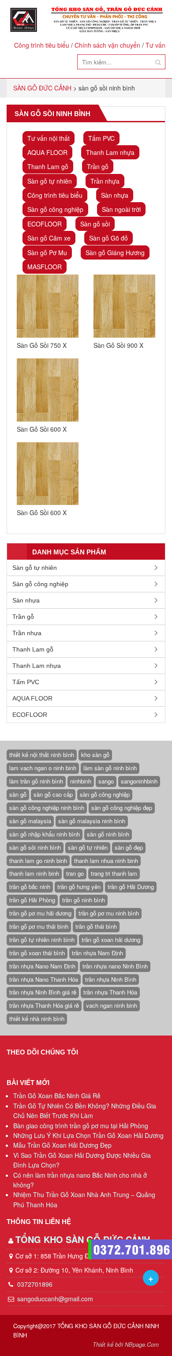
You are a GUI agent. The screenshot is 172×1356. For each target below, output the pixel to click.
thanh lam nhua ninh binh (106, 860)
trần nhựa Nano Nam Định (42, 966)
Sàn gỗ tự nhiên (49, 181)
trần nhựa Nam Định (97, 953)
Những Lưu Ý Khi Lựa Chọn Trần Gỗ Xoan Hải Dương (88, 1135)
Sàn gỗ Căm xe (49, 238)
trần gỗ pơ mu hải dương (40, 913)
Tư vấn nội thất (48, 138)
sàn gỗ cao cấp (53, 794)
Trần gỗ (97, 166)
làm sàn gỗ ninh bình (110, 768)
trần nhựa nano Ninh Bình (115, 966)
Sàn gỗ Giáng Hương (115, 252)
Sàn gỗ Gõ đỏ (108, 238)
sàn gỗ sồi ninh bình (35, 847)
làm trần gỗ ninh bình (36, 781)
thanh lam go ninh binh (38, 860)
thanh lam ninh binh (34, 873)
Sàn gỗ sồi (95, 223)
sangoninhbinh (139, 781)
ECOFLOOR (44, 223)
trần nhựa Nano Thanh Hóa (43, 979)
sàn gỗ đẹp (129, 847)
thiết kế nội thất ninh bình (41, 754)
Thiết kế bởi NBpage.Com (126, 1344)
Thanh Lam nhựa (110, 152)
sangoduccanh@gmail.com (55, 1298)
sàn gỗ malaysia (30, 821)
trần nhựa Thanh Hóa (110, 992)
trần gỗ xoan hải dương (111, 939)
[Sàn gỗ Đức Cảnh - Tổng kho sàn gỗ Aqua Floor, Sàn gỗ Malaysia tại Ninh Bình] (86, 19)
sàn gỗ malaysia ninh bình (91, 821)
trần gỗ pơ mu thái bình (38, 926)
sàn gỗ (17, 794)
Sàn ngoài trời (121, 209)
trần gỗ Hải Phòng (32, 900)
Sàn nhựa (114, 195)
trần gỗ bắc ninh (29, 886)
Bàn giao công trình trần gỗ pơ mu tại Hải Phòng (80, 1125)
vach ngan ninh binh (111, 1005)
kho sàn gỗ (95, 754)
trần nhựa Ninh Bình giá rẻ (42, 992)
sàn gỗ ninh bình (108, 834)
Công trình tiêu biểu (41, 45)
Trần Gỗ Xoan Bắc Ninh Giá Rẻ (57, 1095)
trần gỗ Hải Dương (131, 886)
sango (106, 781)
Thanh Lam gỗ (47, 166)
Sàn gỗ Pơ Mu (47, 252)
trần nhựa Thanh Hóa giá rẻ (44, 1005)
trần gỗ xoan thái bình (37, 953)
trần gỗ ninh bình (83, 900)
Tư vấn (155, 45)
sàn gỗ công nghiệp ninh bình (46, 807)
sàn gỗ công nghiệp (105, 794)
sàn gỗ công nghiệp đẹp (121, 807)
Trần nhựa (105, 181)
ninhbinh (80, 781)
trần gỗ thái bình (96, 926)
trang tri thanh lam (114, 873)
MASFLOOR (44, 266)
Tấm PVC (101, 138)
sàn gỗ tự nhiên (88, 847)
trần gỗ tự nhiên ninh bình (42, 939)
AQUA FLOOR (47, 152)
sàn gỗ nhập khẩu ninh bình (44, 834)
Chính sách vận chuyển (107, 45)
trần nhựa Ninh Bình (110, 979)
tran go (75, 873)
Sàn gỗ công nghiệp (55, 209)
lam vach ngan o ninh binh (42, 768)
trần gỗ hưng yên (79, 886)
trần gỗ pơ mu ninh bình (109, 913)
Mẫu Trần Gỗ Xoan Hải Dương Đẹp (62, 1145)
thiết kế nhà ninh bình (36, 1018)
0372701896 (33, 1284)
